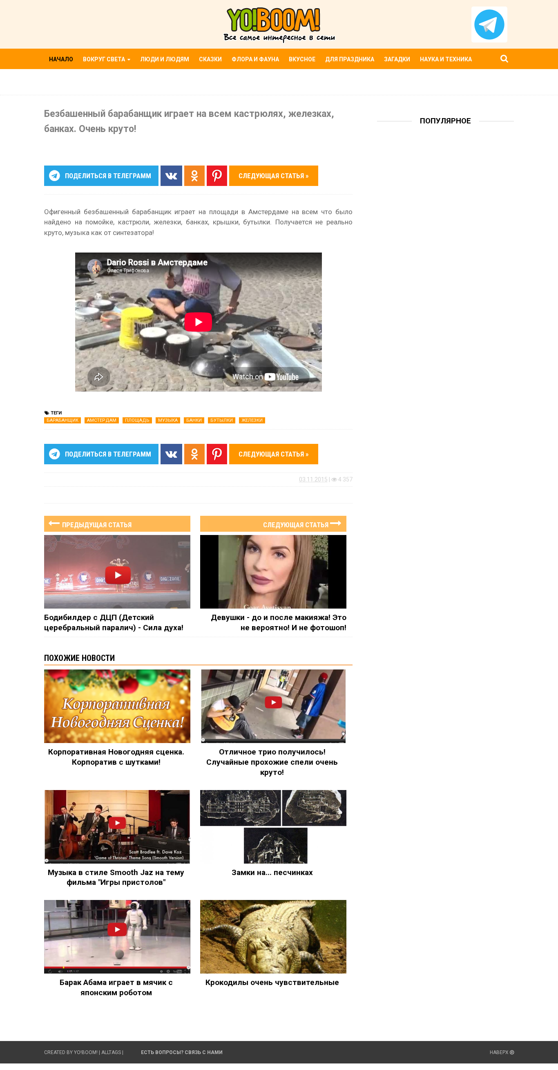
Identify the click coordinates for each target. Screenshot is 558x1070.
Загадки (397, 59)
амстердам (101, 420)
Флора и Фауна (255, 59)
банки (194, 420)
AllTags (111, 1052)
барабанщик (62, 420)
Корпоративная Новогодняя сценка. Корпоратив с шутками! (116, 757)
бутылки (221, 420)
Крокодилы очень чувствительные (272, 982)
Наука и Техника (446, 59)
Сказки (210, 59)
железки (252, 420)
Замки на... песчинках (272, 872)
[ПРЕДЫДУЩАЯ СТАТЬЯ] (117, 516)
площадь (137, 420)
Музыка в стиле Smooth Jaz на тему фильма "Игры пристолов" (116, 877)
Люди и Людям (164, 59)
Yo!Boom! (86, 1052)
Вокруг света (104, 59)
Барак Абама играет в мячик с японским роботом (116, 987)
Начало (61, 59)
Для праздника (349, 59)
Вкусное (302, 59)
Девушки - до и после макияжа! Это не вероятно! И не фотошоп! (278, 622)
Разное (61, 79)
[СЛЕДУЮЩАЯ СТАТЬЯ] (273, 516)
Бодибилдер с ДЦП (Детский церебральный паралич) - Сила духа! (113, 622)
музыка (168, 420)
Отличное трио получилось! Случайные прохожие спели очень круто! (272, 762)
